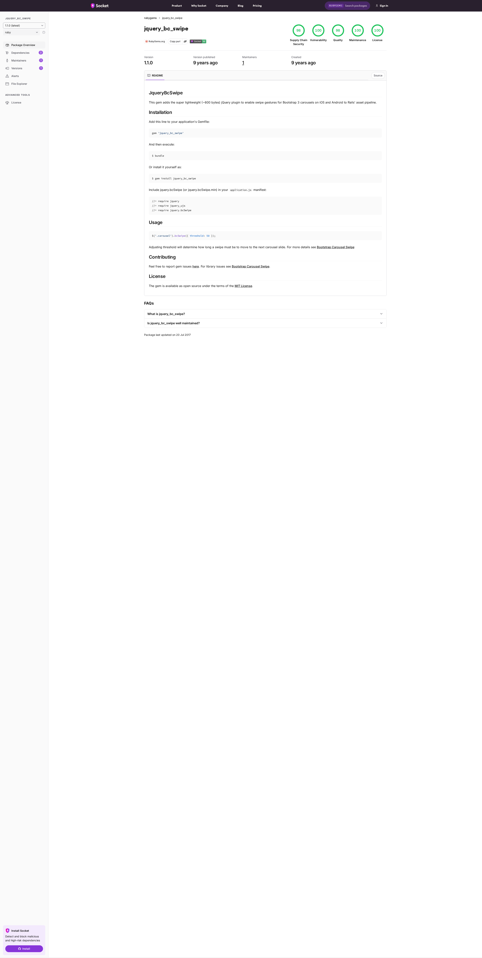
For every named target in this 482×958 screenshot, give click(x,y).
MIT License (243, 286)
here (195, 266)
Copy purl (175, 41)
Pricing (257, 5)
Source (378, 75)
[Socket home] (100, 5)
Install (26, 948)
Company (222, 5)
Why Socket (198, 5)
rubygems (150, 17)
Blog (240, 5)
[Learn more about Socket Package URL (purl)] (185, 41)
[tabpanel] (265, 189)
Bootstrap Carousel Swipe (335, 247)
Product (177, 5)
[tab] (155, 75)
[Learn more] (43, 32)
